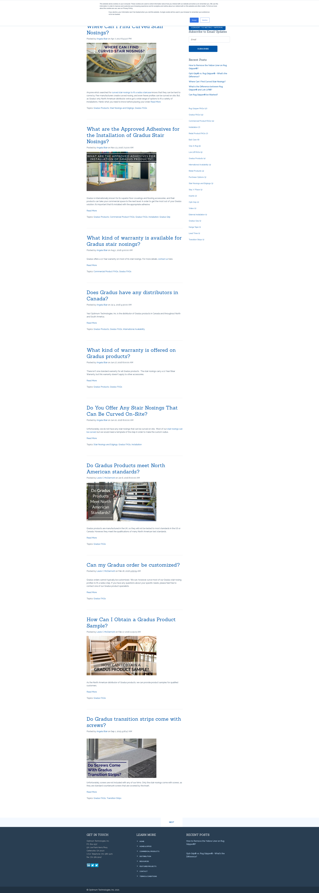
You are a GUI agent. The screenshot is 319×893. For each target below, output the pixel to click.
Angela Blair (102, 39)
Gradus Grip (165, 217)
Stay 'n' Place (195, 190)
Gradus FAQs (141, 108)
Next (171, 822)
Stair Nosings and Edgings (122, 108)
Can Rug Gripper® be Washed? (203, 95)
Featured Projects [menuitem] (148, 866)
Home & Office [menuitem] (145, 846)
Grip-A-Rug (195, 146)
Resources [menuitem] (144, 861)
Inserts (193, 196)
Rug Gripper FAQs (198, 108)
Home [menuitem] (142, 841)
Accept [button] (194, 20)
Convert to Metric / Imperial (207, 27)
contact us (163, 259)
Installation (154, 217)
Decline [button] (204, 20)
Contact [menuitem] (144, 871)
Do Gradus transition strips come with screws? (134, 722)
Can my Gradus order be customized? (133, 565)
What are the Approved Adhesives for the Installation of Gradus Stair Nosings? (133, 135)
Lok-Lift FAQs (195, 152)
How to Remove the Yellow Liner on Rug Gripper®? (208, 67)
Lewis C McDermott (106, 478)
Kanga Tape (195, 227)
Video (192, 208)
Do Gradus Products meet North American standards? (126, 468)
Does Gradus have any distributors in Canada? (132, 295)
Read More (156, 102)
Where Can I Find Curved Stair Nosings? (125, 29)
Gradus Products (101, 108)
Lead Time (194, 233)
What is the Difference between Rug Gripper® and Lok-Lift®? (206, 88)
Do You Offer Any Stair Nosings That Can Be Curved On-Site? (132, 410)
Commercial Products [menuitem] (149, 851)
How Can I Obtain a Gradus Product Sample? (131, 622)
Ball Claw (194, 140)
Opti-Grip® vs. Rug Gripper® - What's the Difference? (208, 75)
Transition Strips (114, 798)
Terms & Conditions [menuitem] (148, 876)
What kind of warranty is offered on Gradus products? (131, 353)
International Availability (134, 329)
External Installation (198, 214)
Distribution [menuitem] (145, 856)
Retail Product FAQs (198, 133)
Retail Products (196, 171)
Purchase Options (197, 177)
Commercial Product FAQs (122, 217)
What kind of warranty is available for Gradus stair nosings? (134, 241)
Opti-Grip (194, 202)
